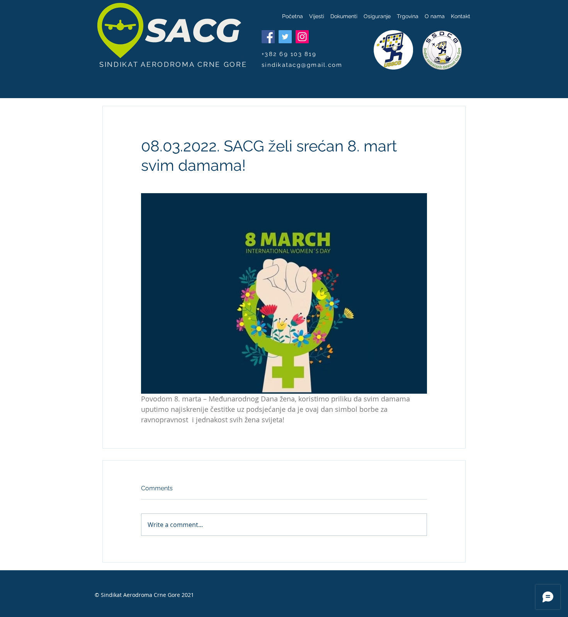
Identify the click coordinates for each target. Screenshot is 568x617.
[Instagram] (302, 36)
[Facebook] (268, 36)
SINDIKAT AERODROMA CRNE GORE (173, 64)
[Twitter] (285, 36)
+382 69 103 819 (289, 54)
